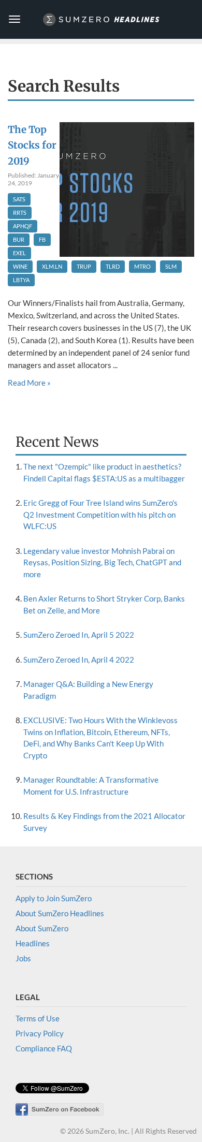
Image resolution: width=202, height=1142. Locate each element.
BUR (18, 239)
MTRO (142, 266)
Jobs (23, 958)
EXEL (19, 253)
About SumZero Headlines (60, 913)
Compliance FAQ (44, 1048)
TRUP (84, 266)
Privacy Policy (40, 1033)
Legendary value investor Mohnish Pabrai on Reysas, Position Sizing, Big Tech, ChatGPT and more (102, 562)
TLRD (113, 266)
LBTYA (21, 279)
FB (42, 239)
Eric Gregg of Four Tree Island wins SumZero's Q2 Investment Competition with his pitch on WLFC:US (100, 514)
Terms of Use (38, 1018)
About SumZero (42, 928)
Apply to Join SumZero (54, 898)
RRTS (19, 212)
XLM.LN (52, 266)
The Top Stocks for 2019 (32, 146)
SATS (19, 199)
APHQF (22, 226)
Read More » (29, 382)
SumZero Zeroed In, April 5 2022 (78, 634)
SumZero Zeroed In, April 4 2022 (78, 659)
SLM (171, 266)
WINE (20, 266)
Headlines (33, 943)
